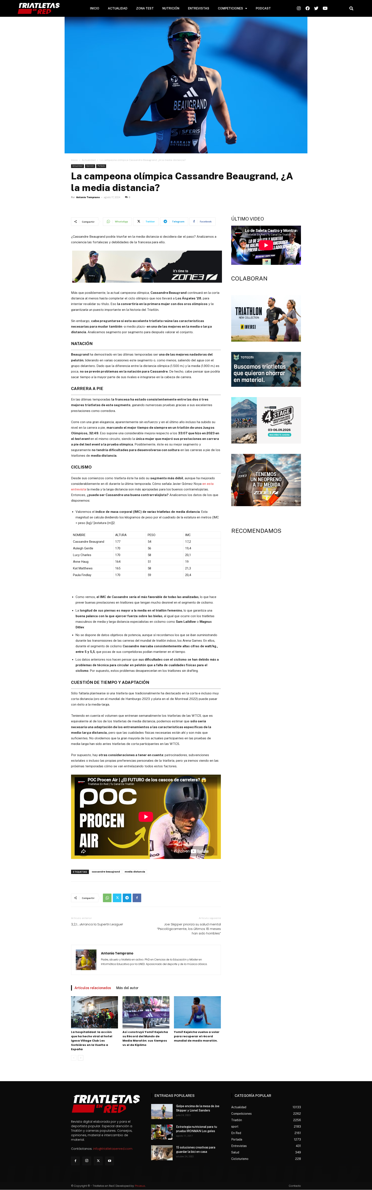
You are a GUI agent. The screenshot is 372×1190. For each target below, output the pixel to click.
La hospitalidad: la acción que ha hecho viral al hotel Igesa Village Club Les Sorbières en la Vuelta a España (91, 1040)
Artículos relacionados (92, 988)
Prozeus (140, 1186)
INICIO (94, 8)
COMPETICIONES (230, 8)
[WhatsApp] (107, 898)
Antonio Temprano (88, 197)
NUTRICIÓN (170, 8)
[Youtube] (109, 1161)
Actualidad (89, 160)
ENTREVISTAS (198, 8)
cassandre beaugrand (106, 871)
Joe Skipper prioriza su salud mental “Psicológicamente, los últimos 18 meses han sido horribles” (189, 929)
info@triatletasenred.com (112, 1149)
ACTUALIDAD (117, 8)
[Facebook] (137, 898)
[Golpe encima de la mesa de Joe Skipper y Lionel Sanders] (162, 1111)
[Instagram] (86, 1161)
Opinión (90, 166)
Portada (101, 166)
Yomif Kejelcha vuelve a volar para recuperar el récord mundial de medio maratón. (196, 1036)
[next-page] (80, 1058)
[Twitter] (117, 898)
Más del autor (127, 988)
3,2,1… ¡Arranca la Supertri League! (97, 924)
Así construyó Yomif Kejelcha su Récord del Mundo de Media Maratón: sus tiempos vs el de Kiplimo (145, 1038)
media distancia (135, 871)
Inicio (74, 160)
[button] (351, 8)
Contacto (295, 1186)
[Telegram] (127, 898)
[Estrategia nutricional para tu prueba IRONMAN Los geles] (162, 1132)
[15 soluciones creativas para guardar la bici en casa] (162, 1152)
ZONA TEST (145, 8)
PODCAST (263, 8)
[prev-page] (73, 1058)
